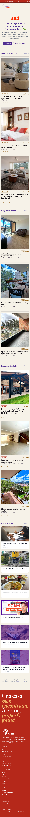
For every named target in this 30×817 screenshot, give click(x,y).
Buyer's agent (5, 761)
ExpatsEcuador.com (7, 779)
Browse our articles (20, 681)
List (3, 758)
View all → (26, 53)
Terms (3, 783)
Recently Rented (6, 804)
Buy (3, 749)
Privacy (4, 781)
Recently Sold (5, 801)
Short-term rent (6, 756)
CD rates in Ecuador (7, 792)
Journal (4, 790)
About (3, 772)
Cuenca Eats (5, 795)
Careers (4, 776)
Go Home (8, 43)
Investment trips (6, 765)
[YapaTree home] (6, 6)
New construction (7, 751)
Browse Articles (20, 43)
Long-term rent (6, 754)
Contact (4, 774)
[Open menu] (26, 6)
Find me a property (7, 763)
